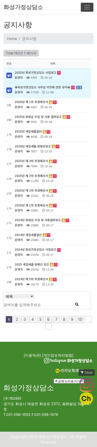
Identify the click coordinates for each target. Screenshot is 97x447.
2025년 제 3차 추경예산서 (32, 176)
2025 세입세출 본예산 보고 (32, 264)
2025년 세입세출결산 (29, 131)
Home (12, 38)
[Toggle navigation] (87, 7)
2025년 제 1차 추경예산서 (32, 205)
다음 (88, 319)
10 (80, 319)
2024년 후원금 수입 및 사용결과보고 (38, 220)
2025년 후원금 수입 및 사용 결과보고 (38, 117)
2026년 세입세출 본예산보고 (33, 146)
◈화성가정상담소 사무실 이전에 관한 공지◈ (43, 87)
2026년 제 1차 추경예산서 (32, 102)
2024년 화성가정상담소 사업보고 (36, 249)
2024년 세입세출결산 (29, 235)
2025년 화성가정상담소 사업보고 (36, 72)
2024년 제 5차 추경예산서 (32, 279)
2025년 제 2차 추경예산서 (32, 190)
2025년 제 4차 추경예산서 (32, 161)
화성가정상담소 (23, 7)
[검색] (76, 304)
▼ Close (86, 372)
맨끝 (48, 326)
